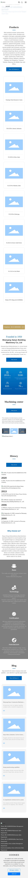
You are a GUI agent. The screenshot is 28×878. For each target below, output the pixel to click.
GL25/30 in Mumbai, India (14, 185)
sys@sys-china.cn (8, 843)
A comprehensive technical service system (13, 799)
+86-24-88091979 (8, 830)
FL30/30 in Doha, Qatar (14, 157)
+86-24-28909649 (8, 839)
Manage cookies (14, 870)
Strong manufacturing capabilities (11, 767)
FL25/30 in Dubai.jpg (14, 214)
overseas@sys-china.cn (10, 847)
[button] (13, 18)
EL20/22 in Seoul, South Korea (14, 242)
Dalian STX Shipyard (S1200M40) (14, 300)
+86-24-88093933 (8, 826)
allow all (14, 873)
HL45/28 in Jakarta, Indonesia (14, 128)
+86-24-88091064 (8, 835)
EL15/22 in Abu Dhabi (14, 271)
